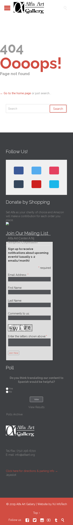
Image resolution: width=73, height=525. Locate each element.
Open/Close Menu (7, 7)
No (10, 391)
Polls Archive (14, 414)
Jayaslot (11, 474)
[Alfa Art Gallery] (38, 8)
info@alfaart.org (25, 454)
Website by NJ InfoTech (52, 504)
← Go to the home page (15, 93)
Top (35, 512)
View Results (36, 407)
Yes (11, 388)
